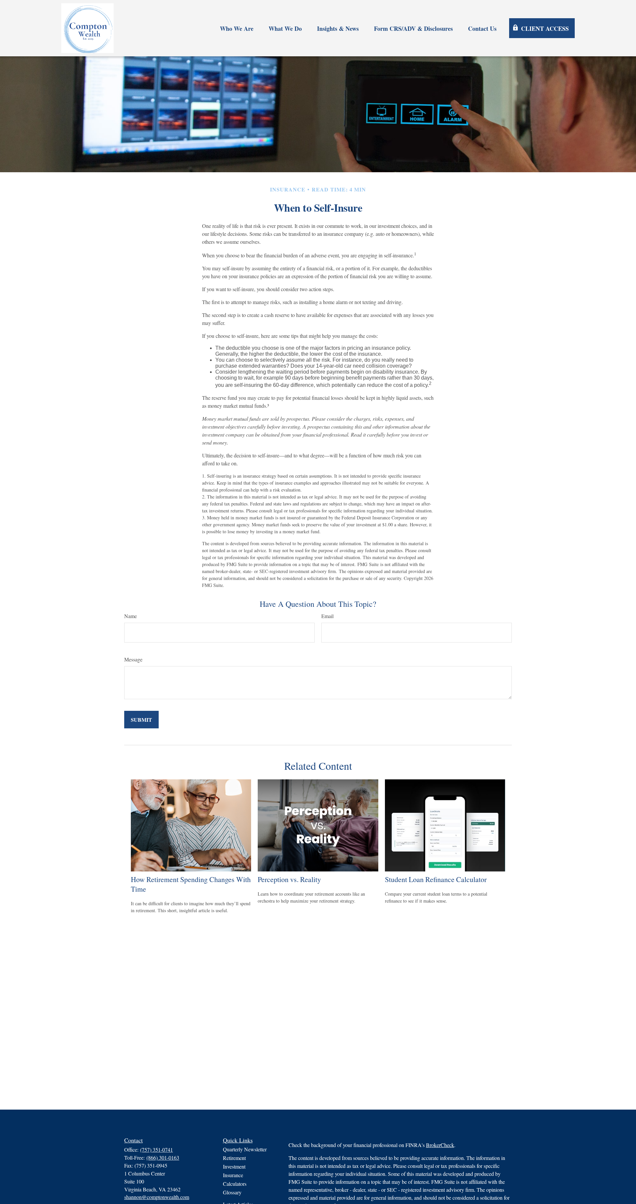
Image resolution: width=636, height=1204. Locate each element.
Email (327, 615)
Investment (234, 1166)
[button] (236, 28)
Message (133, 659)
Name (130, 615)
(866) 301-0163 (162, 1157)
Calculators (234, 1183)
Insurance (233, 1175)
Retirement (234, 1157)
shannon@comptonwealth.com (156, 1196)
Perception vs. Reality (289, 879)
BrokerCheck (440, 1144)
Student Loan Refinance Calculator (436, 879)
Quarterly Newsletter (245, 1149)
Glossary (232, 1192)
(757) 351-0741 (156, 1149)
